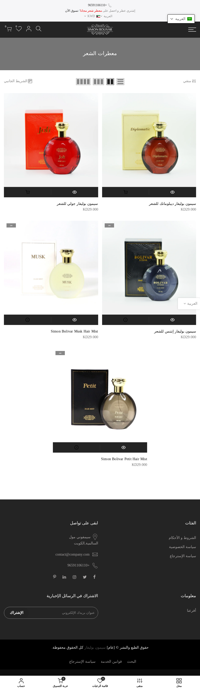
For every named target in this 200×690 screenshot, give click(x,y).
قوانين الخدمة (111, 661)
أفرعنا (191, 611)
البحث (131, 661)
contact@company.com (72, 554)
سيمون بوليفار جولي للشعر (77, 204)
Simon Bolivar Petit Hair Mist (124, 459)
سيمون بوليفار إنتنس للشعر (175, 331)
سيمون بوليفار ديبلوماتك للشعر (172, 204)
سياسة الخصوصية (182, 547)
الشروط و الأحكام (182, 538)
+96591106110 (97, 5)
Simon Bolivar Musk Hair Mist (74, 331)
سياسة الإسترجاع (183, 556)
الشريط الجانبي (15, 81)
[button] (181, 19)
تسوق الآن (71, 10)
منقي (187, 81)
